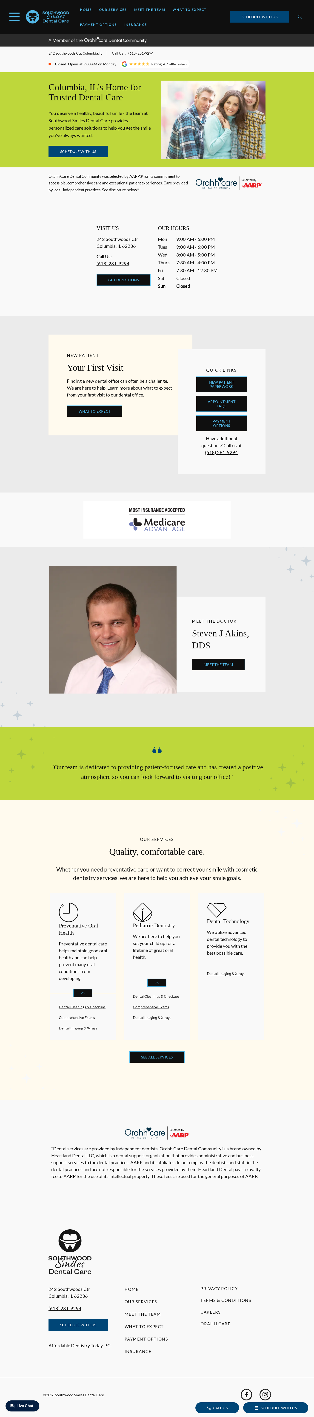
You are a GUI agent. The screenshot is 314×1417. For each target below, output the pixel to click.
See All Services (157, 1057)
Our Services (113, 10)
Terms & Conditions (225, 1300)
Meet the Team (149, 10)
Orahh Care (215, 1323)
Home (86, 10)
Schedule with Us (260, 17)
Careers (210, 1312)
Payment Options (98, 24)
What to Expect (189, 10)
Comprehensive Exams (77, 1017)
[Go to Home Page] (47, 16)
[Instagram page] (265, 1394)
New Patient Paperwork (221, 384)
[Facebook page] (246, 1394)
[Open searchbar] (300, 17)
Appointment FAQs (221, 403)
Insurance (135, 24)
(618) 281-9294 (140, 53)
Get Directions (123, 280)
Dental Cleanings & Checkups (82, 1007)
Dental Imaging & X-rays (78, 1028)
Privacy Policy (219, 1288)
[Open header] (14, 17)
